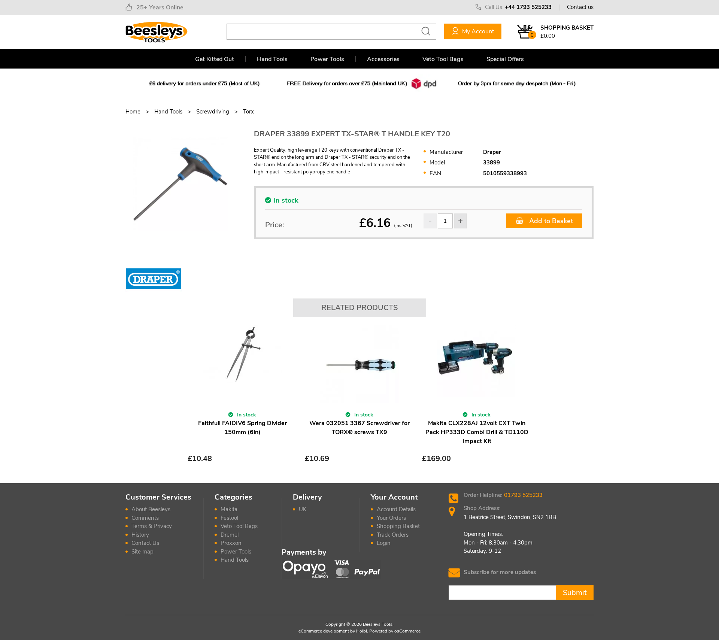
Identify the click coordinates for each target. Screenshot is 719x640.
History (140, 535)
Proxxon (231, 543)
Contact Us (145, 543)
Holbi (361, 631)
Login (384, 543)
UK (302, 509)
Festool (229, 518)
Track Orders (393, 535)
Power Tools (327, 59)
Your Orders (391, 518)
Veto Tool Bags (443, 59)
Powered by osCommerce (395, 631)
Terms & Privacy (151, 526)
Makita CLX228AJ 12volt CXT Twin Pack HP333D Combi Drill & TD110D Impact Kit (476, 432)
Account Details (396, 509)
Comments (145, 518)
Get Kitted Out (214, 59)
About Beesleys (150, 509)
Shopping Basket (398, 526)
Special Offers (505, 59)
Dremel (230, 535)
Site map (142, 551)
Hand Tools (272, 59)
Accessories (383, 59)
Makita (229, 509)
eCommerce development (323, 631)
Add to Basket (550, 220)
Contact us (580, 7)
